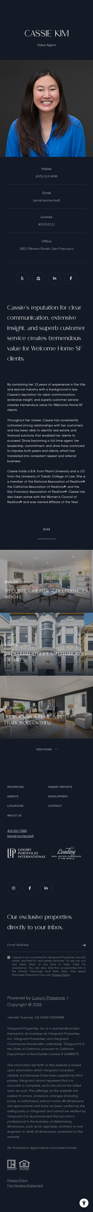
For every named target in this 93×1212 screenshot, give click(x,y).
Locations (15, 805)
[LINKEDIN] (54, 278)
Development (58, 796)
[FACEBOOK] (71, 278)
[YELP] (22, 278)
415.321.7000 (17, 831)
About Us (14, 815)
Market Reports (60, 786)
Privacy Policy (61, 974)
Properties (15, 786)
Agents (12, 796)
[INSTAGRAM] (13, 888)
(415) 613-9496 (47, 176)
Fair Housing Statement (25, 1185)
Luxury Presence (48, 997)
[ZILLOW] (38, 278)
